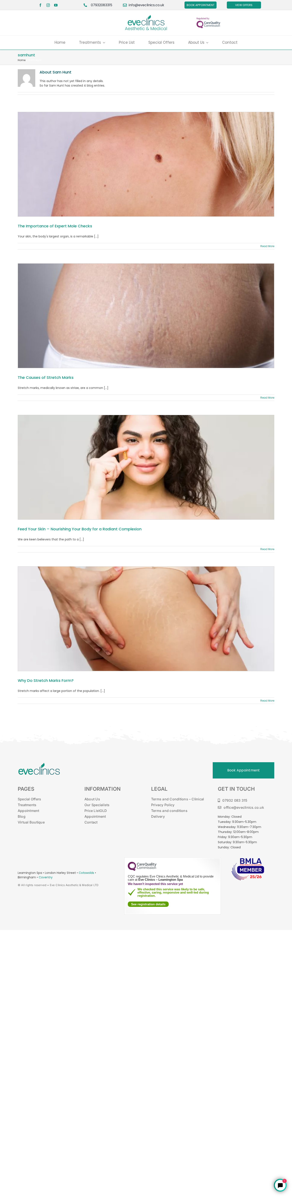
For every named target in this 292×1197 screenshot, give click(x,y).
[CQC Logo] (142, 870)
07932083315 (101, 5)
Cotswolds (87, 873)
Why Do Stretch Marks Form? (46, 680)
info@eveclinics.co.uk (146, 5)
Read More (267, 246)
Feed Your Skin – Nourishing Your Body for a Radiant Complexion (80, 529)
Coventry (46, 877)
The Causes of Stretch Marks (46, 377)
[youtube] (56, 5)
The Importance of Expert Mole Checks (55, 226)
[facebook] (40, 5)
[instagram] (48, 5)
